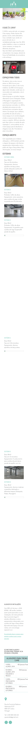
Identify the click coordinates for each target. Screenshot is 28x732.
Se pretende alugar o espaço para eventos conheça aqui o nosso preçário (13, 636)
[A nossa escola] (6, 722)
